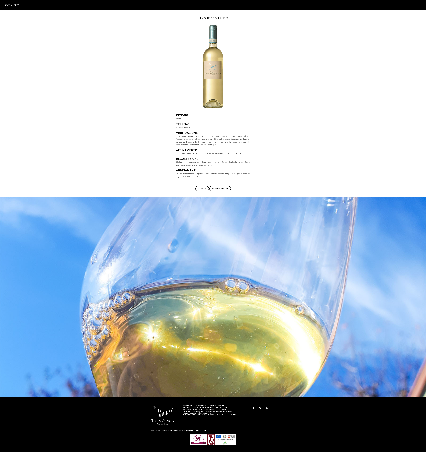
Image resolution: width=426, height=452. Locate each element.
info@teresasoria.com (195, 411)
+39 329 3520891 (221, 409)
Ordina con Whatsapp (220, 188)
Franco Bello (198, 430)
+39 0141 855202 (192, 409)
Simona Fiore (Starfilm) (186, 430)
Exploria (205, 430)
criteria (166, 430)
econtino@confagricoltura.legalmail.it (220, 411)
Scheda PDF (202, 188)
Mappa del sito (188, 417)
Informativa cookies (190, 413)
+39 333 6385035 (209, 409)
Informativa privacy (204, 413)
